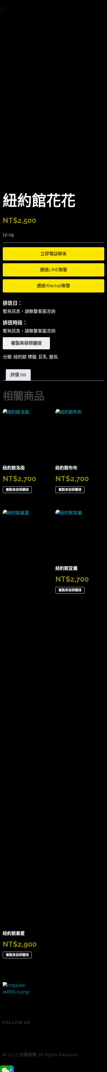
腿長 (53, 357)
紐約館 (20, 357)
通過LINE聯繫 (53, 269)
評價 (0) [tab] (18, 374)
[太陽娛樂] (16, 996)
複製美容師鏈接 (26, 343)
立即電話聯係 (53, 253)
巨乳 (42, 357)
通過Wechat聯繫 (53, 285)
